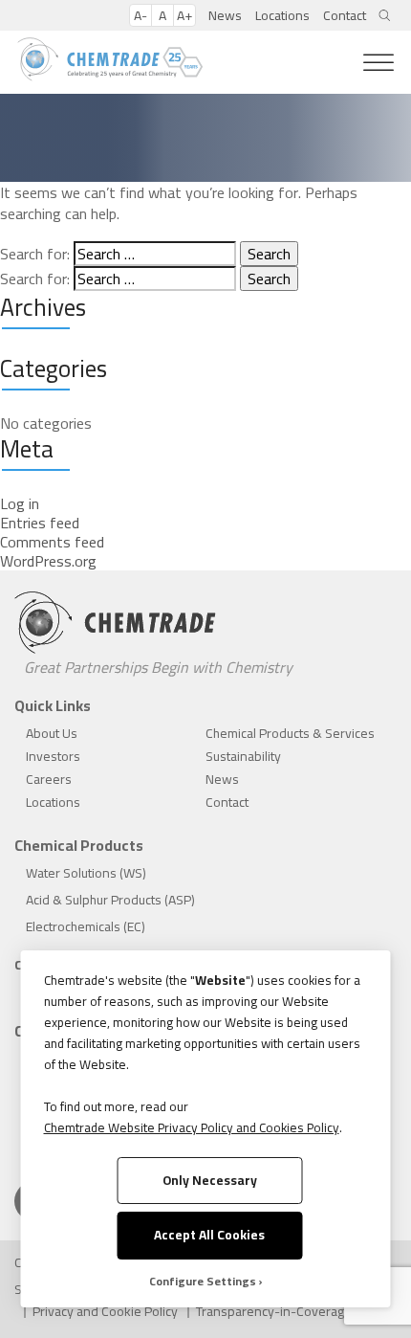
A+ (184, 15)
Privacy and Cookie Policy (105, 1311)
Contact (344, 15)
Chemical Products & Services (290, 733)
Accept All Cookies (209, 1234)
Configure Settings (202, 1281)
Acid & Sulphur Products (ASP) (110, 899)
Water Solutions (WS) (86, 872)
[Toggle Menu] (378, 63)
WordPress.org (48, 560)
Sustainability (243, 756)
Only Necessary (209, 1180)
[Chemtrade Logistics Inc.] (110, 59)
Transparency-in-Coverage (274, 1311)
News (225, 15)
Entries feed (39, 522)
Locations (282, 15)
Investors (53, 756)
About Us (51, 733)
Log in (19, 503)
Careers (49, 779)
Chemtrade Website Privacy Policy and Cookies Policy (191, 1127)
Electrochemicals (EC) (85, 926)
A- (140, 15)
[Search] (385, 15)
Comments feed (52, 541)
